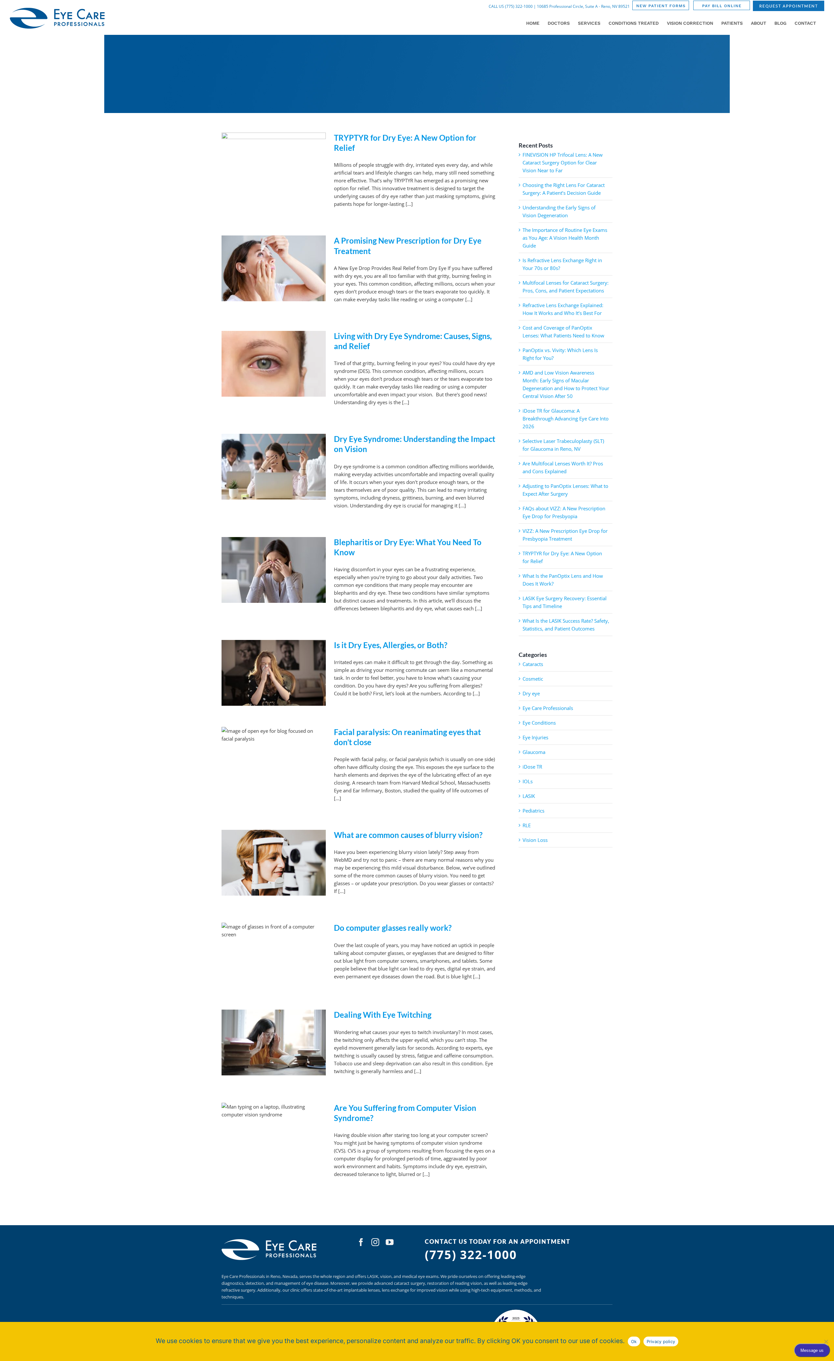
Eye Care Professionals (548, 708)
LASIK (529, 796)
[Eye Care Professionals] (270, 1240)
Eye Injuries (535, 737)
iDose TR (532, 766)
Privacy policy (661, 1341)
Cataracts (533, 664)
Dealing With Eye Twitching (382, 1014)
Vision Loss (535, 840)
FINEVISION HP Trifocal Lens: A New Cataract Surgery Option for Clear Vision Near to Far (563, 162)
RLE (527, 825)
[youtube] (390, 1242)
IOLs (528, 781)
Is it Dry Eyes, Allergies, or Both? (390, 645)
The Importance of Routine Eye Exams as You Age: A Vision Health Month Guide (565, 238)
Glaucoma (534, 752)
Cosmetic (533, 678)
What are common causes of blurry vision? (408, 835)
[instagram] (375, 1242)
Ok (634, 1341)
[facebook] (361, 1242)
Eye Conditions (539, 722)
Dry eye (531, 693)
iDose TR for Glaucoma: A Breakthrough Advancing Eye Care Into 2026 (566, 418)
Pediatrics (533, 810)
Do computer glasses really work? (393, 927)
